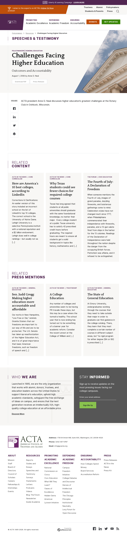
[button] (37, 21)
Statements (31, 481)
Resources (30, 33)
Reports (29, 460)
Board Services (87, 471)
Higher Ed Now (47, 8)
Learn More (78, 2)
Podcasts (30, 488)
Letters (29, 484)
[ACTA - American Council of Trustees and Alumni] (15, 22)
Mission (11, 460)
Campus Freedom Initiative (66, 471)
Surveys (29, 477)
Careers (11, 481)
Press (110, 11)
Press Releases (110, 460)
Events (11, 491)
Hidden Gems (50, 496)
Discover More (18, 414)
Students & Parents (94, 11)
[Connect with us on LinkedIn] (100, 528)
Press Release (38, 82)
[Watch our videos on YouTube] (112, 528)
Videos (29, 491)
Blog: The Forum (33, 495)
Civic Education (105, 177)
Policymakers (112, 7)
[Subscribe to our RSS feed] (117, 528)
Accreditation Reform (90, 474)
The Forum (91, 177)
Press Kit (108, 470)
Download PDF (20, 82)
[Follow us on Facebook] (94, 528)
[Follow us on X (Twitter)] (106, 528)
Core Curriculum (22, 178)
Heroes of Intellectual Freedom (67, 488)
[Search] (117, 11)
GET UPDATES (111, 22)
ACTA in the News (19, 177)
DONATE (93, 22)
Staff (10, 463)
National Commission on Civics (51, 471)
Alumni (99, 7)
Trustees (88, 7)
